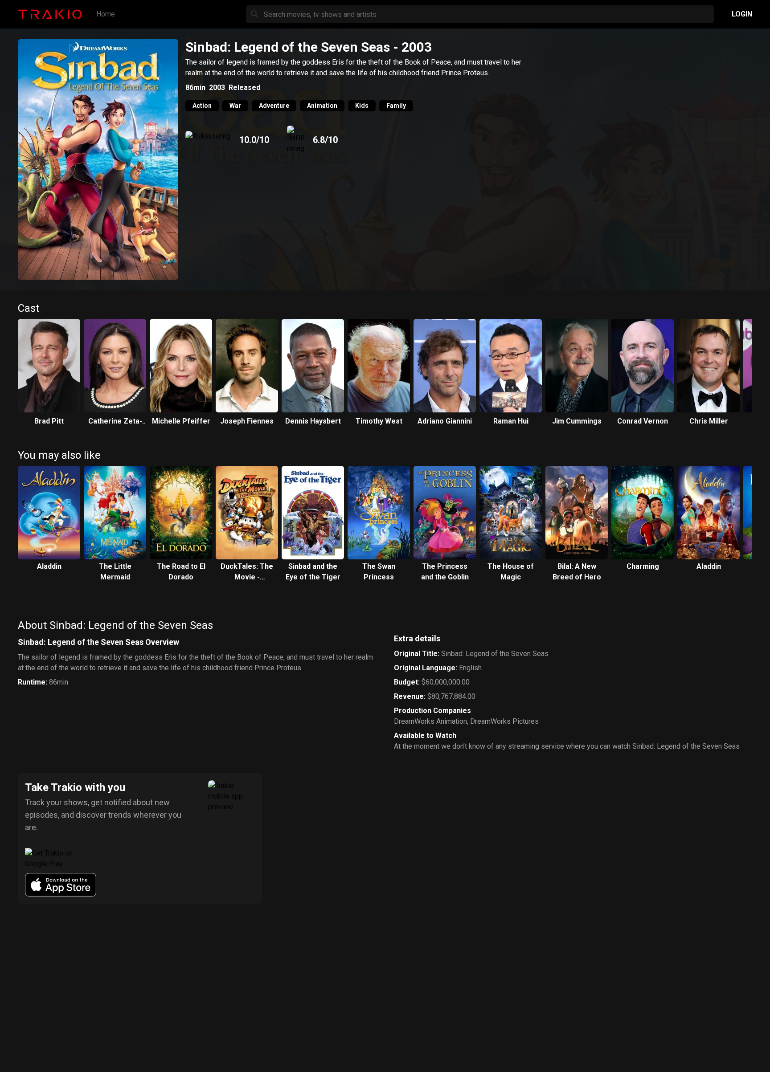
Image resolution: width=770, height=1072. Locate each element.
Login (742, 14)
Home (105, 14)
